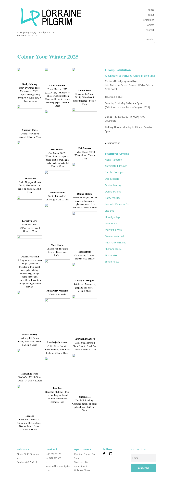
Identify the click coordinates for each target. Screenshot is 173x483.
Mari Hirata (111, 223)
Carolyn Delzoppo (115, 172)
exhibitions (148, 20)
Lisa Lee (109, 210)
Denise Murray (113, 185)
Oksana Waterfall (114, 236)
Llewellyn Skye (113, 217)
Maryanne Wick (113, 229)
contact (150, 30)
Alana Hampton (113, 159)
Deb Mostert (112, 178)
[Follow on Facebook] (104, 453)
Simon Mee (111, 255)
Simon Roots (112, 261)
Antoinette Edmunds (116, 166)
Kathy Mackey (112, 197)
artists (150, 25)
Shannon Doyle (113, 249)
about (151, 15)
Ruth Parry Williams (115, 242)
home (151, 10)
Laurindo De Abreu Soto (118, 204)
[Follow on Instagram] (110, 453)
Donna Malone (113, 191)
